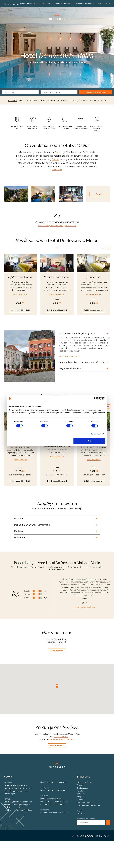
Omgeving (73, 100)
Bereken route (57, 651)
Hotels (29, 3)
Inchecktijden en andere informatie (32, 524)
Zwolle (62, 790)
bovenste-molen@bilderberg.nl (62, 739)
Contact (80, 799)
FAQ (21, 100)
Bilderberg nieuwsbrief (86, 818)
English (80, 810)
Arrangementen (43, 3)
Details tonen (96, 434)
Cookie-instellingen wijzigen (88, 805)
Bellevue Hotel (49, 813)
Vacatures (81, 791)
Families (83, 100)
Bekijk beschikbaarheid (95, 92)
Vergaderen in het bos (70, 368)
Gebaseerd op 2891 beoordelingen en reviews (57, 226)
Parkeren (18, 518)
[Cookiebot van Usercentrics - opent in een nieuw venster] (95, 398)
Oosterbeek (27, 802)
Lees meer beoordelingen (84, 607)
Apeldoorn (28, 810)
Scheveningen (9, 793)
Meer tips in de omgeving (69, 356)
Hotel (9, 785)
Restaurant (62, 100)
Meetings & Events (62, 3)
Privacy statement (84, 802)
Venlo (58, 152)
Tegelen (61, 804)
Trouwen (78, 3)
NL (106, 3)
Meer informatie (20, 460)
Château (48, 804)
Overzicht (12, 100)
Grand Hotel (49, 790)
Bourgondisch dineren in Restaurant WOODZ (82, 362)
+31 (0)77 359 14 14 (61, 737)
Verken (55, 159)
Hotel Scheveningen (15, 791)
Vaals (60, 799)
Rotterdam (12, 788)
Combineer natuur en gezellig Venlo (77, 333)
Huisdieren (19, 537)
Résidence (16, 805)
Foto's (28, 100)
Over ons (81, 794)
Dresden (65, 813)
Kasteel (48, 799)
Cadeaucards (88, 3)
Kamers (36, 100)
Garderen (7, 807)
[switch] (44, 425)
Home (22, 3)
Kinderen (18, 531)
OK (89, 441)
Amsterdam (22, 785)
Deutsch (80, 813)
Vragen (98, 3)
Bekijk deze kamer (20, 294)
